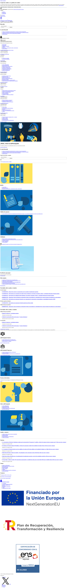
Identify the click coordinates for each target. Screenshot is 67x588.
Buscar (11, 27)
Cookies (3, 487)
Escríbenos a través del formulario (6, 476)
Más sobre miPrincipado (5, 409)
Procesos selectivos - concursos (6, 341)
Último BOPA (4, 187)
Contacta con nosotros (5, 437)
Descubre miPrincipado (5, 65)
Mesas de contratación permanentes (7, 78)
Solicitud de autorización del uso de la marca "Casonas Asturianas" (14, 316)
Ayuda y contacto (4, 468)
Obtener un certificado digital (6, 92)
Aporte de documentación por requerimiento (8, 283)
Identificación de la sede (5, 407)
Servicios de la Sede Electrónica (6, 68)
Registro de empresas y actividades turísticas (10, 313)
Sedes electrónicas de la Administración (8, 436)
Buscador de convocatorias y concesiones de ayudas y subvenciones (12, 188)
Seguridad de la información (6, 486)
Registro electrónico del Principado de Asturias (9, 90)
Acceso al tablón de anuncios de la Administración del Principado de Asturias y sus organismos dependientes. (22, 213)
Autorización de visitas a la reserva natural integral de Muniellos (11, 33)
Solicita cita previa (9, 340)
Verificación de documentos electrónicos (8, 91)
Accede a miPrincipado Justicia (4, 342)
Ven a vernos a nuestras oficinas (5, 478)
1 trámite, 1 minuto (5, 117)
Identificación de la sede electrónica (7, 66)
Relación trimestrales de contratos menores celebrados (10, 80)
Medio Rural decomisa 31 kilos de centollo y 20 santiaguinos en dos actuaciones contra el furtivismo (25, 452)
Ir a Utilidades (2, 96)
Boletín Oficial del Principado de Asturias (8, 466)
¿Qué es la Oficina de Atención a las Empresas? (9, 352)
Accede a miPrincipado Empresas (5, 355)
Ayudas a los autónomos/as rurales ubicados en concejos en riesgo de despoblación (14, 31)
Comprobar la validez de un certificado (7, 94)
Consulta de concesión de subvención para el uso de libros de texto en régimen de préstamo (15, 32)
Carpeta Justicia (4, 107)
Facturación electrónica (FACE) (11, 353)
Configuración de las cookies (6, 488)
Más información (61, 5)
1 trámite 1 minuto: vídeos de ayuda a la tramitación (9, 434)
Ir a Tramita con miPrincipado (4, 54)
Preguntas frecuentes (5, 119)
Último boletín (4, 44)
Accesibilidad (4, 483)
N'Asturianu (3, 15)
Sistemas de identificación (6, 70)
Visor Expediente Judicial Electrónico (7, 108)
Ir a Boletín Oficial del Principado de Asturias (6, 50)
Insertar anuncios (4, 48)
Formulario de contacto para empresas (7, 101)
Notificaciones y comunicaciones (11, 280)
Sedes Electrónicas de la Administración (8, 120)
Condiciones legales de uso (6, 69)
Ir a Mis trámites (2, 60)
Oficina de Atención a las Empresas (7, 100)
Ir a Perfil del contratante (3, 82)
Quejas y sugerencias (5, 241)
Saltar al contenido (3, 0)
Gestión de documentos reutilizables (7, 281)
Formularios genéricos (5, 93)
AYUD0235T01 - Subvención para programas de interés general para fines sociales (17, 302)
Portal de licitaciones (5, 76)
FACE (1, 381)
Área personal (3, 16)
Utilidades (3, 469)
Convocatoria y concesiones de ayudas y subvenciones (10, 47)
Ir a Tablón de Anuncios (3, 86)
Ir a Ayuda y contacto (3, 121)
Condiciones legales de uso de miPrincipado (8, 408)
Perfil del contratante (5, 467)
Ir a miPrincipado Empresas (4, 103)
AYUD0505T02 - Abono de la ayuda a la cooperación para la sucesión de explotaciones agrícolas (20, 291)
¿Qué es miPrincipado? (5, 64)
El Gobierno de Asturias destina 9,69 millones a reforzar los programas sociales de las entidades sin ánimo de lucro (28, 445)
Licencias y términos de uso (6, 67)
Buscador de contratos (5, 79)
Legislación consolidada (5, 46)
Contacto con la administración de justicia (8, 110)
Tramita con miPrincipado (6, 465)
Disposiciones (4, 45)
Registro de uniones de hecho (6, 109)
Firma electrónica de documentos (11, 282)
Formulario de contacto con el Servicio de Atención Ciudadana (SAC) (12, 244)
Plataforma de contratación (6, 77)
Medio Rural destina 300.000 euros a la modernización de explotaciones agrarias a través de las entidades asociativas (29, 456)
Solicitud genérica (4, 34)
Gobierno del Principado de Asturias (18, 9)
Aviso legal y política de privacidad (7, 484)
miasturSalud (4, 13)
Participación (4, 12)
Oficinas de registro (5, 118)
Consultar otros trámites (5, 58)
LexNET (3, 111)
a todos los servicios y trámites (7, 161)
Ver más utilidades (4, 242)
